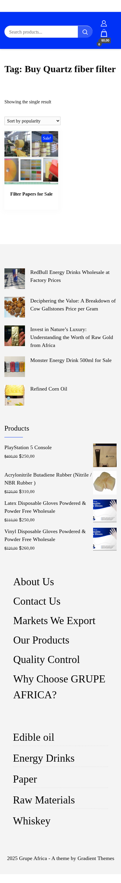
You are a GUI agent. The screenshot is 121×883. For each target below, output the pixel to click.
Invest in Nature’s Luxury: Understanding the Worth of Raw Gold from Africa (71, 337)
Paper (25, 779)
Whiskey (32, 821)
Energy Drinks (44, 758)
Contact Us (36, 601)
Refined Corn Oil (48, 389)
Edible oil (33, 737)
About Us (33, 582)
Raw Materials (44, 800)
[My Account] (104, 22)
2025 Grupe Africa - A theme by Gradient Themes (60, 858)
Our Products (41, 640)
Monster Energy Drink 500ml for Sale (71, 360)
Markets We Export (54, 620)
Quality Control (46, 659)
